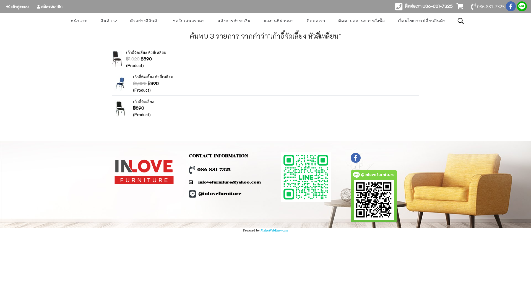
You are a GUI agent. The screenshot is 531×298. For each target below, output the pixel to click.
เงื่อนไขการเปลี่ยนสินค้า (422, 20)
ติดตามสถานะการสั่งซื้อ (361, 20)
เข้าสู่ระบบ (19, 6)
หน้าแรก (79, 20)
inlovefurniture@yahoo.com (227, 182)
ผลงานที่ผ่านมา (279, 20)
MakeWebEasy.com (274, 230)
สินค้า (107, 20)
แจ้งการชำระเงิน (234, 20)
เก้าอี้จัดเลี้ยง (143, 101)
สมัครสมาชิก (51, 6)
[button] (461, 21)
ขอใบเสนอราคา (189, 20)
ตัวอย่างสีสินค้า (145, 20)
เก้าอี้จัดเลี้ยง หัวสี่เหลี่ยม (146, 52)
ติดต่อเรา (316, 20)
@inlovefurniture (219, 193)
